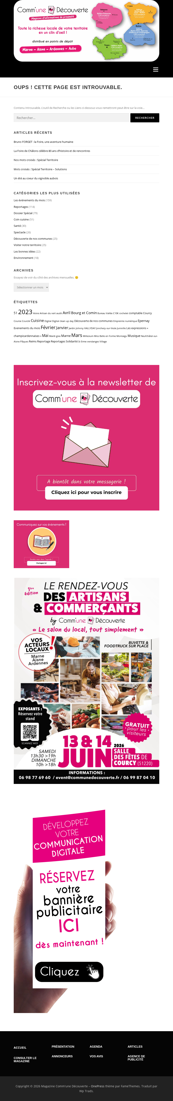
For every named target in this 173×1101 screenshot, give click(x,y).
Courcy (147, 313)
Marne (66, 336)
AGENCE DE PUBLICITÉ (136, 1058)
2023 (25, 312)
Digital (48, 321)
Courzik (26, 321)
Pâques (24, 341)
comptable (135, 313)
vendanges (93, 341)
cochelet (123, 313)
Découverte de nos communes (33, 238)
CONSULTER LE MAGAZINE (25, 1059)
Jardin (72, 328)
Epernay (144, 321)
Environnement (23, 258)
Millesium (88, 336)
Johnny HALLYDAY (86, 328)
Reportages (21, 207)
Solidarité (72, 341)
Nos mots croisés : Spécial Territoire (36, 160)
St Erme (82, 341)
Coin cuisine (21, 219)
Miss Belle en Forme (105, 336)
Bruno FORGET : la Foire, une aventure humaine (43, 142)
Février (48, 327)
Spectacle (20, 232)
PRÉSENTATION (63, 1046)
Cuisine (37, 320)
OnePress (97, 1086)
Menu (155, 69)
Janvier (62, 327)
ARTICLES (135, 1046)
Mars (76, 335)
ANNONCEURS (62, 1056)
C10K (116, 313)
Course (17, 321)
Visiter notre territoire (27, 245)
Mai (45, 335)
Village (103, 341)
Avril (66, 312)
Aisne (36, 313)
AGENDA (96, 1046)
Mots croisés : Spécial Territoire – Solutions (40, 169)
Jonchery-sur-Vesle (106, 328)
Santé (17, 226)
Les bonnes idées (24, 251)
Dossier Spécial (23, 213)
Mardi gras (55, 336)
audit (59, 313)
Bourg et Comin (84, 312)
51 (16, 313)
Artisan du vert (48, 313)
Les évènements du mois (29, 200)
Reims (32, 341)
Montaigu (121, 336)
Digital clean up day (63, 321)
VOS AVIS (96, 1056)
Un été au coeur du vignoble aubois (36, 178)
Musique (134, 336)
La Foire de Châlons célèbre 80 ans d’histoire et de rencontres (52, 151)
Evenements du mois (27, 328)
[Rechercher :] (71, 117)
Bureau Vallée (104, 313)
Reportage (43, 341)
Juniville (121, 328)
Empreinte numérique (125, 321)
